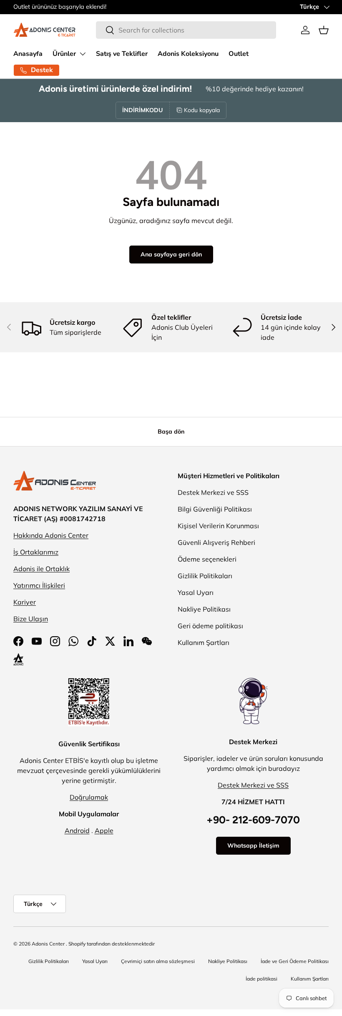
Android (77, 830)
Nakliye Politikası (204, 609)
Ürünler (64, 53)
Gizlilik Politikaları (205, 576)
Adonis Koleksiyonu (188, 53)
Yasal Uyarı (196, 592)
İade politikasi (261, 979)
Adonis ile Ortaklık (41, 568)
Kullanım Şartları (203, 642)
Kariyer (24, 602)
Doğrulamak (89, 797)
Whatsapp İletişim (253, 845)
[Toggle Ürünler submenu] (83, 54)
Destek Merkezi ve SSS (213, 492)
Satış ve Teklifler (122, 53)
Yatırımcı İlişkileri (39, 585)
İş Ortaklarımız (35, 552)
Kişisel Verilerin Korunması (218, 526)
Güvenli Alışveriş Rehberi (216, 542)
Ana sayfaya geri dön (171, 254)
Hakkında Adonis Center (50, 535)
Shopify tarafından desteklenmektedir (111, 944)
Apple (104, 830)
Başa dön (171, 431)
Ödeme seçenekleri (207, 559)
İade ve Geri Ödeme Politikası (295, 961)
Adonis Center (48, 944)
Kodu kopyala (202, 110)
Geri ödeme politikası (210, 626)
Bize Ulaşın (30, 619)
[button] (323, 30)
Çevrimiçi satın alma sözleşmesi (158, 961)
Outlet (239, 53)
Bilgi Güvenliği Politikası (215, 509)
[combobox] (186, 30)
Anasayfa (28, 53)
